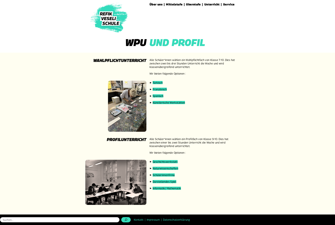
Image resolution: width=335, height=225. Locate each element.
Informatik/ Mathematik (167, 188)
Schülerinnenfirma (164, 175)
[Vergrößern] (142, 85)
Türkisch (158, 82)
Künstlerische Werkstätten (169, 102)
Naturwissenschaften (165, 168)
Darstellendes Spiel (164, 181)
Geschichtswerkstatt (165, 161)
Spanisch (158, 95)
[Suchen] (126, 219)
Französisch (160, 89)
